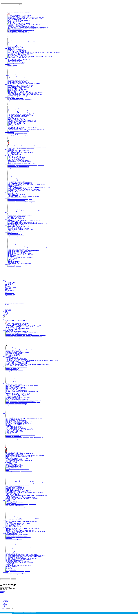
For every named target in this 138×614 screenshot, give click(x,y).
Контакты (4, 277)
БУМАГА (6, 11)
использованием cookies (18, 612)
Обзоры (4, 606)
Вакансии (6, 275)
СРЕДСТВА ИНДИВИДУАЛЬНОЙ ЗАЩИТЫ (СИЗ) (14, 303)
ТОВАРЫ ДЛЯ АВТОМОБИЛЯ (11, 164)
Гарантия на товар (8, 272)
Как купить (5, 269)
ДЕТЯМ (6, 58)
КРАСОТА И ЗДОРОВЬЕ (9, 97)
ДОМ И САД (7, 64)
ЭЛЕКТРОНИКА (8, 219)
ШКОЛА (6, 212)
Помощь (2, 592)
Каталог (4, 10)
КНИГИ (6, 84)
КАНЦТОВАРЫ (8, 75)
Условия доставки (8, 271)
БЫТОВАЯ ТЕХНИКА (9, 283)
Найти (4, 317)
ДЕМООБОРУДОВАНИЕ (9, 48)
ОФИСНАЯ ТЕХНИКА (9, 132)
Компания (2, 590)
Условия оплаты (8, 270)
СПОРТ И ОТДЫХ (8, 232)
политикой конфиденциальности (30, 612)
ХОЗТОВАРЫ (7, 198)
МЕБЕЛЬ (6, 105)
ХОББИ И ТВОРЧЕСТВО (9, 192)
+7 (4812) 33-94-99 (25, 4)
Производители (5, 276)
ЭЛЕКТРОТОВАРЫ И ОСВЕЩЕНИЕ (12, 225)
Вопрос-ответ (5, 604)
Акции (4, 305)
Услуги (4, 306)
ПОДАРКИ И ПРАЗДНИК (10, 149)
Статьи (4, 603)
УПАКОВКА (7, 264)
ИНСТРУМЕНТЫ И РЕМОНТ (10, 287)
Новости (6, 274)
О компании (5, 273)
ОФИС (6, 126)
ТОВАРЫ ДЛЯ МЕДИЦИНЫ (8, 477)
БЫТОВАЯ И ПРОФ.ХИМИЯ (10, 22)
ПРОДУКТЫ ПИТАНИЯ (9, 155)
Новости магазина (5, 577)
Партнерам (5, 596)
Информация (2, 591)
